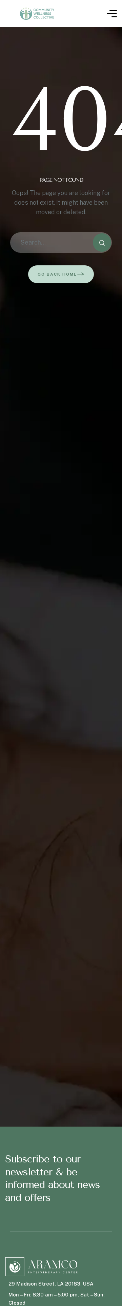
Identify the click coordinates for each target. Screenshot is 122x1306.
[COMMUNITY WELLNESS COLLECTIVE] (38, 14)
